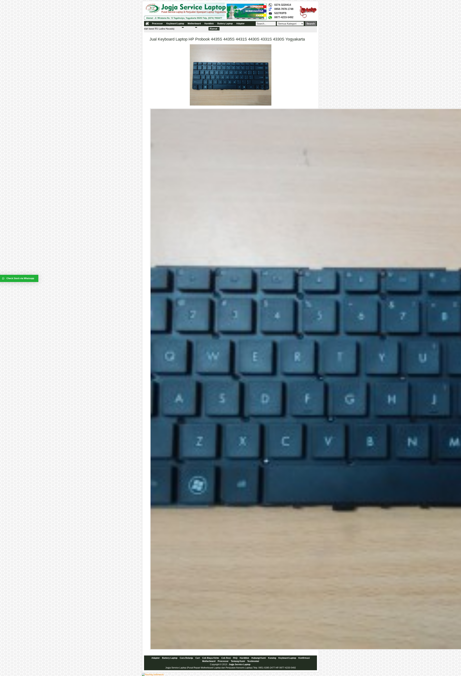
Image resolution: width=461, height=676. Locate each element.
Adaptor (240, 23)
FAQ (235, 658)
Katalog (272, 658)
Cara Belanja (186, 658)
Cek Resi (226, 658)
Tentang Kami (238, 661)
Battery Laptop (225, 23)
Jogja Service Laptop (239, 664)
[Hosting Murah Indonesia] (153, 674)
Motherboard (194, 23)
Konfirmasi (304, 658)
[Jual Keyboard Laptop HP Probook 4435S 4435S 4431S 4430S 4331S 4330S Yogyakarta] (230, 104)
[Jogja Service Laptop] (205, 19)
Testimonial (253, 661)
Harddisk (209, 23)
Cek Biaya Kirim (210, 658)
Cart (197, 658)
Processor (157, 23)
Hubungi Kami (258, 658)
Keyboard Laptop (175, 23)
